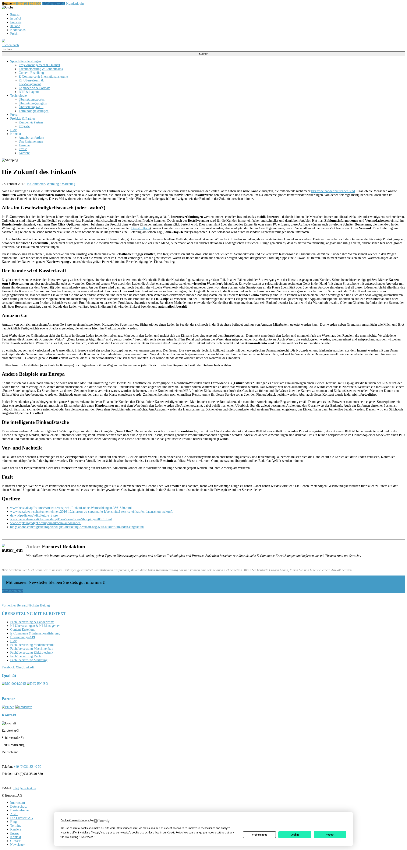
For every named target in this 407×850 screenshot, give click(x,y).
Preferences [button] (86, 837)
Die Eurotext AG (21, 818)
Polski (14, 33)
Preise (14, 114)
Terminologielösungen (34, 111)
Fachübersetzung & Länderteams (41, 69)
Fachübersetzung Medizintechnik (32, 645)
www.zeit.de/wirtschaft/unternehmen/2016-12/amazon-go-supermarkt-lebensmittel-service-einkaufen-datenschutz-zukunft (91, 511)
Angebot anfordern (31, 137)
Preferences (259, 834)
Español (15, 18)
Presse (23, 149)
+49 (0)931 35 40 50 (27, 766)
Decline (294, 834)
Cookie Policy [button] (174, 832)
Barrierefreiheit (20, 810)
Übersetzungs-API (31, 107)
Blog (13, 130)
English (15, 14)
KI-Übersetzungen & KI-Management (35, 625)
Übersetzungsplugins (33, 103)
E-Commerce (36, 184)
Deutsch (18, 7)
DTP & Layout (29, 92)
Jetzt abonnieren (12, 591)
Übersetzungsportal (32, 99)
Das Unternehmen (31, 141)
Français (15, 22)
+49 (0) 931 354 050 (27, 3)
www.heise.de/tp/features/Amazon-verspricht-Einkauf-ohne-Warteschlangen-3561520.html (71, 508)
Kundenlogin (75, 3)
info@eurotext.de (53, 3)
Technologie (18, 95)
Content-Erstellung (31, 72)
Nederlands (17, 30)
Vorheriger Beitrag (14, 605)
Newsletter (17, 844)
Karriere (24, 153)
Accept (330, 834)
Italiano (15, 26)
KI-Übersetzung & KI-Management (31, 82)
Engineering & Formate (34, 88)
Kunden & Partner (31, 122)
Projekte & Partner (22, 118)
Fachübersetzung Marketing (28, 660)
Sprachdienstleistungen (25, 61)
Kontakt (15, 134)
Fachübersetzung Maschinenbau (31, 648)
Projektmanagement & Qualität (39, 65)
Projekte (24, 126)
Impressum (17, 802)
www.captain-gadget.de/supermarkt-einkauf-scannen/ (45, 523)
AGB (14, 814)
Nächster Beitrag (38, 605)
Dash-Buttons (140, 228)
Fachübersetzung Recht (26, 656)
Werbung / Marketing (61, 184)
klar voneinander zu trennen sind (333, 191)
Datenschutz (18, 806)
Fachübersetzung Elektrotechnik (31, 652)
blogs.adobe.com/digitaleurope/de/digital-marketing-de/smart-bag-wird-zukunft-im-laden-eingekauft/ (77, 527)
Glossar (15, 841)
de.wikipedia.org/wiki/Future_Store (34, 515)
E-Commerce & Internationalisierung (43, 76)
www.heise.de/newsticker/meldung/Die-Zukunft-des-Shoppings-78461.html (61, 519)
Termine (24, 145)
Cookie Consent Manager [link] (75, 820)
